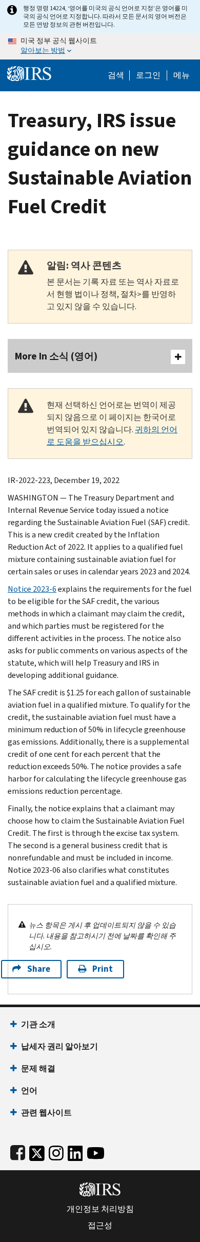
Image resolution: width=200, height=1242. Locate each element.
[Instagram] (56, 1151)
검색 (116, 75)
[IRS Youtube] (96, 1151)
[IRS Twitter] (37, 1151)
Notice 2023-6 (32, 589)
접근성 (100, 1225)
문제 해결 (38, 1068)
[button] (148, 75)
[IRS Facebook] (17, 1151)
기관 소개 (38, 1024)
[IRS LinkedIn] (75, 1151)
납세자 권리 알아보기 (59, 1046)
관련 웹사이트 (46, 1112)
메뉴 (181, 75)
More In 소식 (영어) (56, 356)
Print (102, 969)
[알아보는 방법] (100, 46)
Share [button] (38, 969)
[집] (29, 72)
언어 (29, 1090)
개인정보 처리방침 (100, 1209)
